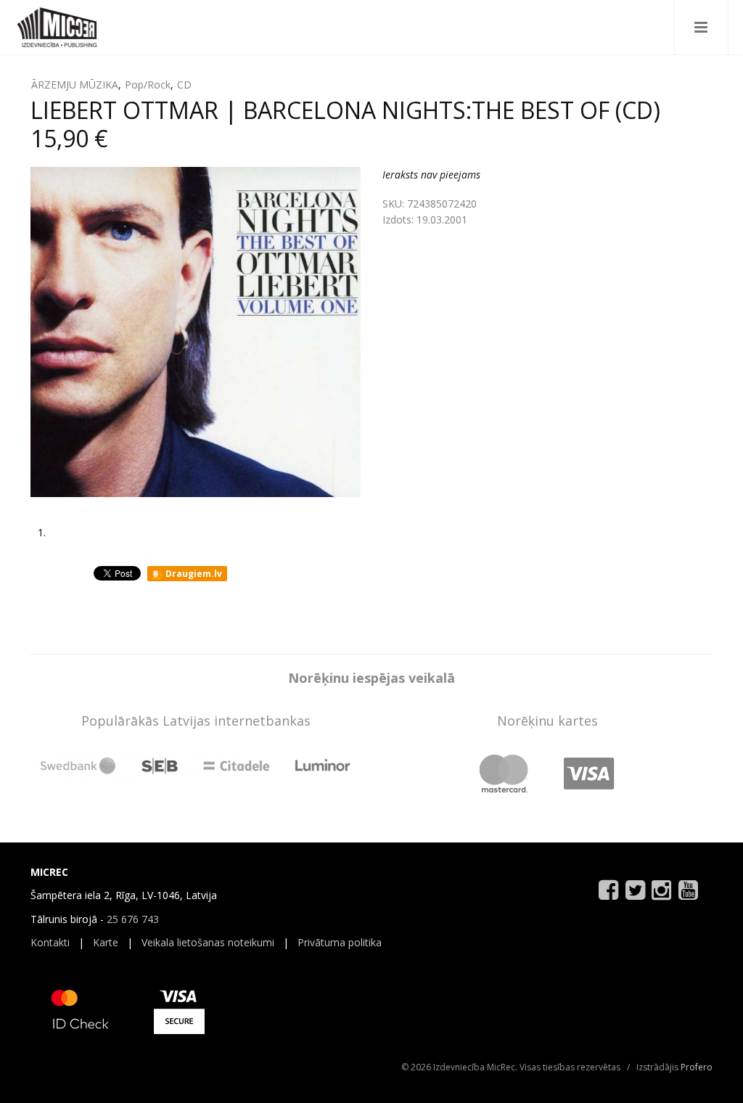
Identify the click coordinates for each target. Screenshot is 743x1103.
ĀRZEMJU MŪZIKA (74, 84)
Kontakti (50, 942)
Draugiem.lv (192, 573)
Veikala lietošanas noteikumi (207, 942)
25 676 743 (133, 919)
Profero (697, 1067)
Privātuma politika (339, 942)
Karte (105, 942)
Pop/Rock (148, 84)
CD (184, 84)
